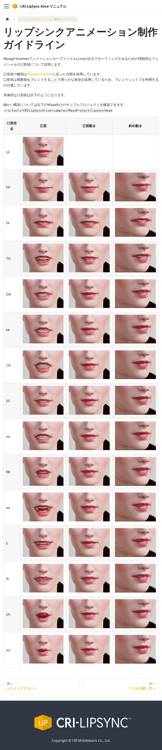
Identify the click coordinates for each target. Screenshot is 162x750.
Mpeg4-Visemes (40, 74)
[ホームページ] (7, 19)
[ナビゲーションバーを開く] (6, 6)
